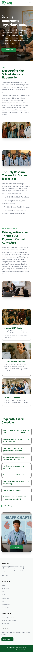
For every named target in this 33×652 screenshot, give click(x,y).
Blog (3, 601)
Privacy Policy (5, 604)
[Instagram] (7, 575)
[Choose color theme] (25, 3)
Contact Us (5, 623)
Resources (5, 598)
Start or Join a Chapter (8, 617)
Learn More (16, 547)
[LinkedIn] (3, 575)
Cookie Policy (5, 608)
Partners (4, 595)
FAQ (3, 591)
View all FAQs (8, 506)
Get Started (8, 50)
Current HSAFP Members (9, 620)
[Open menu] (30, 3)
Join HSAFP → (7, 639)
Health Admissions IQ (19, 650)
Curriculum (5, 588)
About (3, 585)
